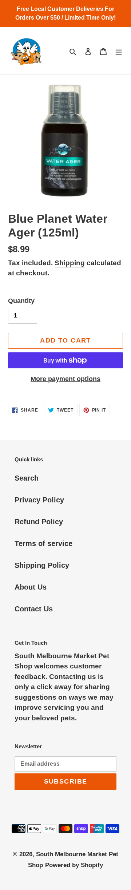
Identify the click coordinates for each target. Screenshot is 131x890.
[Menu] (118, 51)
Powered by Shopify (74, 865)
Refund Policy (39, 522)
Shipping (70, 263)
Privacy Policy (39, 500)
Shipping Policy (42, 565)
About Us (31, 587)
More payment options (65, 379)
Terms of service (43, 543)
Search (27, 478)
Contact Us (34, 609)
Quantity (21, 300)
